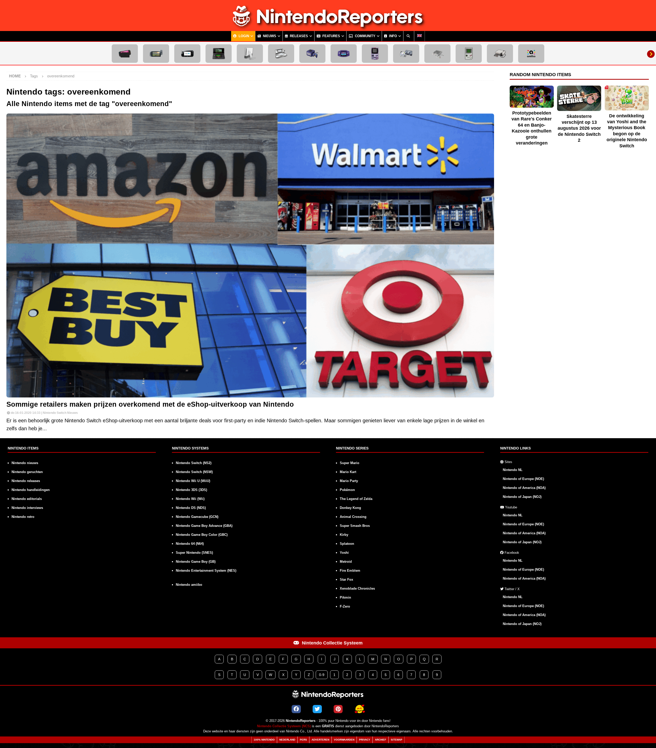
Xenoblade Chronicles (357, 588)
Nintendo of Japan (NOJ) (522, 497)
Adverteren (320, 739)
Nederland (287, 739)
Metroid (346, 561)
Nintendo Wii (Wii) (190, 499)
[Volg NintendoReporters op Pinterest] (338, 709)
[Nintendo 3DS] (218, 53)
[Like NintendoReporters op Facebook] (296, 709)
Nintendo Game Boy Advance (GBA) (204, 526)
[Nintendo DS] (281, 53)
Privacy (364, 739)
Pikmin (345, 597)
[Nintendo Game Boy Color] (374, 53)
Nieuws (269, 36)
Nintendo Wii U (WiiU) (193, 481)
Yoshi (344, 553)
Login (243, 36)
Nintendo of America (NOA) (524, 488)
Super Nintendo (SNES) (194, 553)
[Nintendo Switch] (156, 53)
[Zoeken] (408, 36)
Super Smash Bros (355, 526)
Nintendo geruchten (27, 472)
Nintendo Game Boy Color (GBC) (202, 535)
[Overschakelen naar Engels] (419, 36)
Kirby (344, 535)
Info (392, 36)
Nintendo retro (23, 517)
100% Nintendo (264, 739)
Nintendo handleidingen (31, 490)
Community (364, 36)
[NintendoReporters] (327, 26)
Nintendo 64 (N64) (190, 544)
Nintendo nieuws (25, 463)
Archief (380, 739)
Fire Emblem (350, 570)
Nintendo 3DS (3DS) (191, 490)
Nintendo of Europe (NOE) (523, 479)
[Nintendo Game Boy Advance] (343, 53)
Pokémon (347, 490)
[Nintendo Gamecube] (312, 53)
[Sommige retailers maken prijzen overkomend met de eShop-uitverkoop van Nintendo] (250, 255)
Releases (298, 36)
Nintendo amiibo (189, 585)
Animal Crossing (353, 517)
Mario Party (349, 481)
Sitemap (396, 739)
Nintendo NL (512, 470)
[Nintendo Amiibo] (531, 53)
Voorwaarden (344, 739)
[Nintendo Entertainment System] (499, 53)
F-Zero (345, 606)
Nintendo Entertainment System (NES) (206, 570)
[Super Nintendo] (437, 53)
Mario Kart (348, 472)
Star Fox (346, 579)
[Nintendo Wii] (249, 53)
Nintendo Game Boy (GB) (196, 561)
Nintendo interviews (27, 508)
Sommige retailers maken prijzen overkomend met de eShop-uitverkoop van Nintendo (150, 404)
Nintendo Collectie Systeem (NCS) (284, 726)
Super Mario (349, 463)
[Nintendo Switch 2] (124, 53)
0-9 (321, 675)
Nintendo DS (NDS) (191, 508)
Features (330, 36)
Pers (303, 739)
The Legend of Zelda (356, 499)
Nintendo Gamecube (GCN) (197, 517)
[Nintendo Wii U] (187, 53)
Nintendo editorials (27, 499)
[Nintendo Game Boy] (468, 53)
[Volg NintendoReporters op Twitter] (317, 709)
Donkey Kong (350, 508)
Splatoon (347, 544)
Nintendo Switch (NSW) (194, 472)
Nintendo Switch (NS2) (193, 463)
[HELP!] (359, 709)
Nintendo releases (26, 481)
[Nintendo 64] (406, 53)
